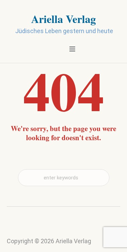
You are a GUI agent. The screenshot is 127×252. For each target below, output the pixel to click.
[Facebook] (70, 227)
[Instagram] (57, 229)
